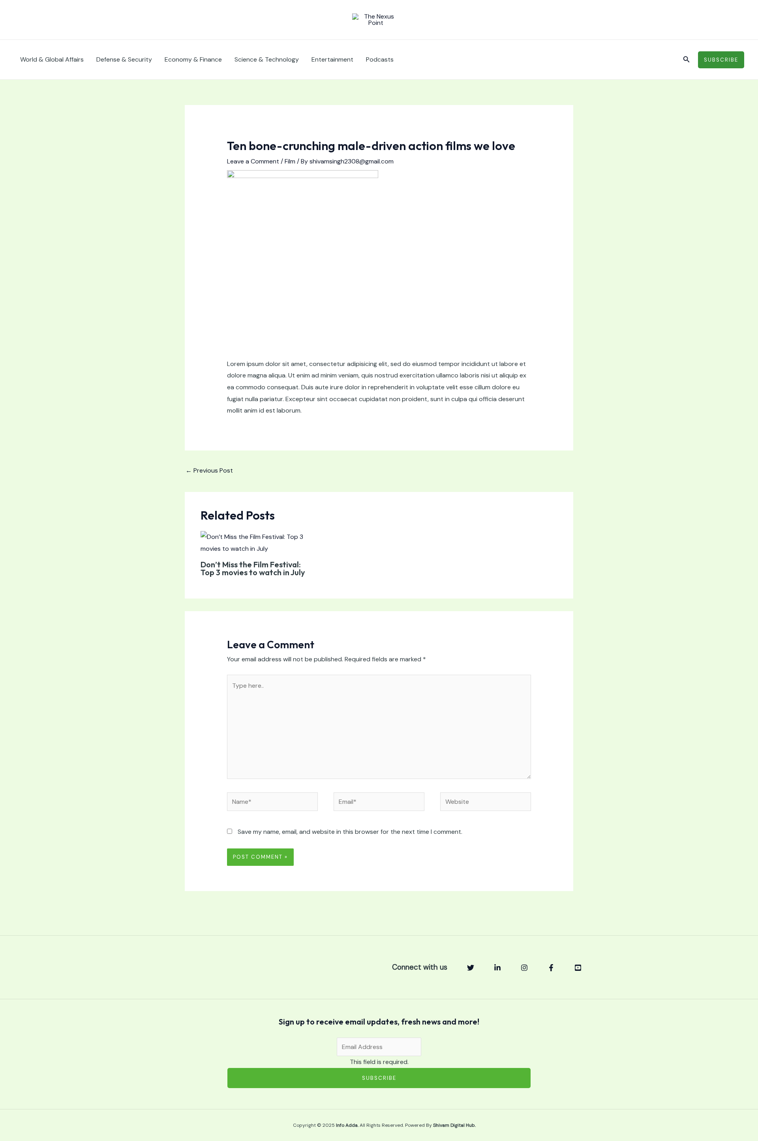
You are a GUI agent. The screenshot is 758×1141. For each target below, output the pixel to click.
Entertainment (332, 59)
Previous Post (209, 470)
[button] (686, 59)
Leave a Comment (253, 161)
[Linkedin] (497, 967)
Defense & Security (124, 59)
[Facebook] (551, 967)
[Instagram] (524, 967)
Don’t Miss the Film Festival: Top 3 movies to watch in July (253, 568)
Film (290, 161)
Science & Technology (267, 59)
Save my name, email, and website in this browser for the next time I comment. (350, 832)
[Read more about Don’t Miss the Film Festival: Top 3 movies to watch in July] (257, 542)
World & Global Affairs (52, 59)
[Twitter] (470, 967)
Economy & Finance (193, 59)
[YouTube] (578, 967)
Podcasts (380, 59)
